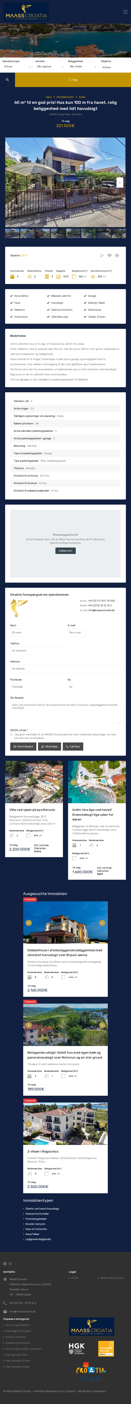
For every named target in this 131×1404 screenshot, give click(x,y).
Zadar (82, 97)
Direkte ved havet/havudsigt (42, 1208)
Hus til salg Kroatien (17, 1325)
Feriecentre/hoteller (37, 1213)
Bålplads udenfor (61, 295)
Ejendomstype (11, 61)
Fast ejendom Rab (16, 1355)
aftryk (74, 1278)
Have (17, 302)
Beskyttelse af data (112, 1278)
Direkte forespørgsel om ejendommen (39, 595)
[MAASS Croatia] (50, 12)
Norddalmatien (65, 97)
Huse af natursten (36, 1229)
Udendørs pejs (59, 316)
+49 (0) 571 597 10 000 (101, 600)
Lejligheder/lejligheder (38, 1239)
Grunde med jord (35, 1224)
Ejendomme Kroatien (18, 1343)
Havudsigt (57, 302)
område (40, 61)
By (69, 679)
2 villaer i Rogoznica (42, 1151)
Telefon (14, 643)
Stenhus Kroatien (16, 1337)
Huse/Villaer (32, 1234)
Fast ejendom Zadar (18, 1366)
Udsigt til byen (96, 316)
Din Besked (16, 697)
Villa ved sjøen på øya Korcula (32, 810)
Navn (13, 625)
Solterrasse (94, 309)
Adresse (15, 661)
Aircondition (21, 295)
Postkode (16, 679)
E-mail (71, 625)
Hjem (49, 97)
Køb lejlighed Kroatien (18, 1331)
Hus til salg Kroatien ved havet (24, 1349)
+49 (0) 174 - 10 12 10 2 (22, 1303)
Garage (92, 295)
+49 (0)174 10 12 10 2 (99, 605)
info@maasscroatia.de (102, 610)
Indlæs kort (65, 550)
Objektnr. (106, 61)
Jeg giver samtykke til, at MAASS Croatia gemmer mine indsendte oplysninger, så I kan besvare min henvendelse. (65, 736)
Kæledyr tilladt (96, 302)
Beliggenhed (75, 61)
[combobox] (16, 67)
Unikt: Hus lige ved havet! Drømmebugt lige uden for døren (92, 814)
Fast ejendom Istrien (18, 1361)
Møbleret (19, 309)
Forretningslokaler (36, 1218)
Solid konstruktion (61, 309)
